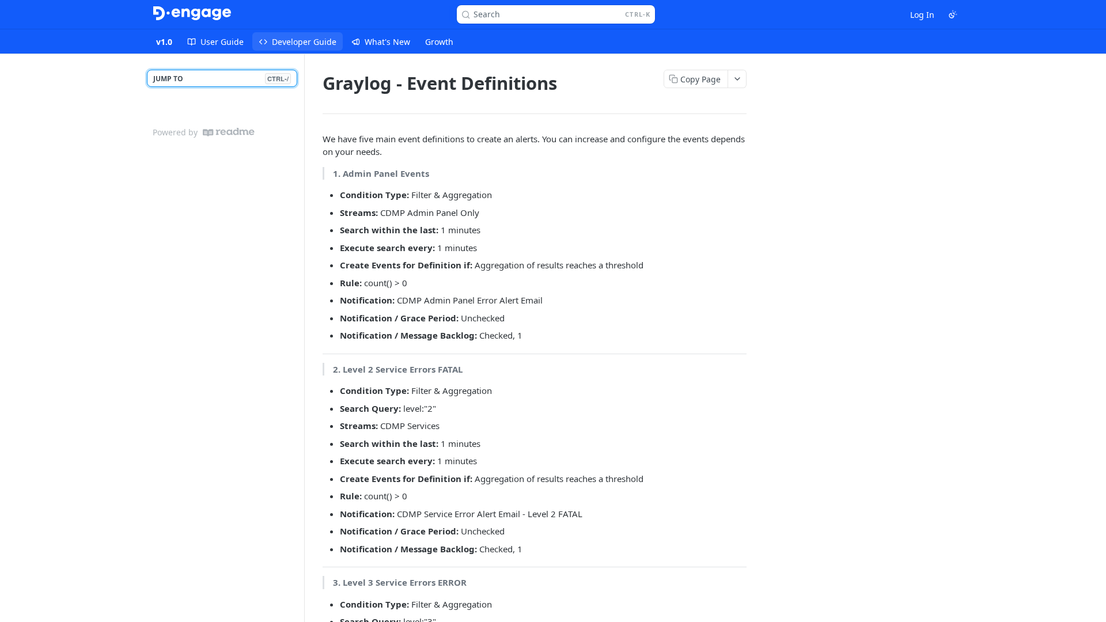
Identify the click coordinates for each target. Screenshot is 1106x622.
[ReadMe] (229, 132)
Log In (922, 14)
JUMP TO (221, 79)
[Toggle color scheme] (953, 14)
